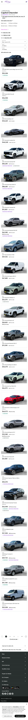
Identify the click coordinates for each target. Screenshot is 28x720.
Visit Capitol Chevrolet (6, 20)
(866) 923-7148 (6, 32)
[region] (14, 711)
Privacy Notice (4, 701)
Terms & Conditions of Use (6, 698)
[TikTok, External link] (3, 694)
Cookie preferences (8, 716)
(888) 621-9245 (7, 35)
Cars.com (4, 709)
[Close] (26, 704)
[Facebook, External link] (5, 694)
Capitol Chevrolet (6, 10)
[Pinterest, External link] (12, 694)
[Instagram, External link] (10, 694)
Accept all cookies (20, 716)
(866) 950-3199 (8, 37)
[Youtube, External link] (8, 694)
